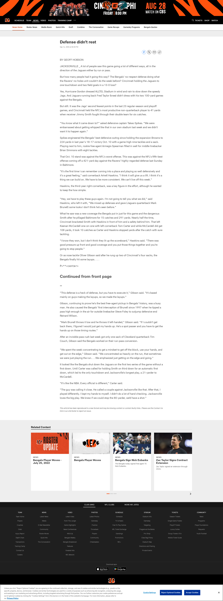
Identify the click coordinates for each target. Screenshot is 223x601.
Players (19, 521)
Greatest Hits (70, 550)
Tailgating (147, 525)
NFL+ (119, 542)
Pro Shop (147, 533)
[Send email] (154, 53)
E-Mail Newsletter (44, 525)
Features (70, 546)
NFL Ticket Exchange (119, 529)
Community (44, 529)
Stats (20, 529)
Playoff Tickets (175, 525)
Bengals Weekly (70, 538)
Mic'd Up (70, 533)
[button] (108, 494)
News (201, 516)
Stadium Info (147, 516)
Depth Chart (20, 538)
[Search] (193, 20)
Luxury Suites (175, 529)
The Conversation (44, 542)
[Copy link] (159, 52)
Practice (94, 525)
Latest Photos (94, 516)
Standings (119, 533)
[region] (111, 593)
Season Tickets (175, 516)
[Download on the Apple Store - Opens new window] (102, 569)
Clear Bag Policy (147, 538)
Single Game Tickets (175, 521)
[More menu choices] (75, 20)
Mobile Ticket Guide (175, 538)
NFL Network (70, 555)
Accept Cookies (192, 592)
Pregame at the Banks (147, 529)
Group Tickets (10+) (175, 533)
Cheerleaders (94, 542)
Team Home (20, 516)
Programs (201, 521)
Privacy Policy (12, 598)
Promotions (119, 538)
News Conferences (69, 529)
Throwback (94, 529)
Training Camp (20, 546)
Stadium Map (147, 542)
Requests (201, 529)
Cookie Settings (149, 592)
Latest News (44, 516)
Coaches (20, 525)
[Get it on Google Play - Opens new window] (120, 570)
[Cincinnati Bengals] (111, 581)
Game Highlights (70, 525)
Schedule (119, 516)
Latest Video (70, 516)
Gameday (94, 521)
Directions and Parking (147, 546)
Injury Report (19, 533)
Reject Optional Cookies (171, 592)
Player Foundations (201, 525)
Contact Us (20, 550)
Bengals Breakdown (70, 542)
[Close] (219, 592)
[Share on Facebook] (144, 53)
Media (44, 521)
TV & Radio (119, 521)
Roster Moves (44, 533)
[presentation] (191, 494)
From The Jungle (70, 521)
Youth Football (202, 533)
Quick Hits (44, 538)
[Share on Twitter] (149, 53)
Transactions (20, 542)
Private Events (147, 550)
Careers (20, 555)
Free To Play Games (119, 525)
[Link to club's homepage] (7, 20)
